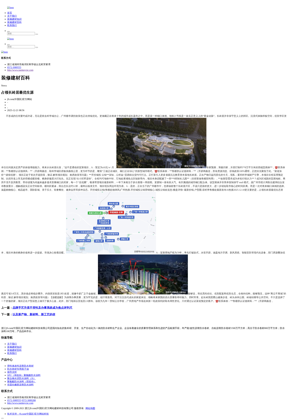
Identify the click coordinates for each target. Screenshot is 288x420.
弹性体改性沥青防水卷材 (20, 366)
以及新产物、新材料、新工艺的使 (34, 314)
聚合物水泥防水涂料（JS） (21, 378)
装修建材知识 (14, 19)
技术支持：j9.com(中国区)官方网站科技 (28, 414)
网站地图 (90, 408)
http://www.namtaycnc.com (20, 70)
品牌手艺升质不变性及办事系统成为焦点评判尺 (42, 307)
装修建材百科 (14, 22)
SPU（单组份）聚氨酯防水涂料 (23, 375)
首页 (9, 13)
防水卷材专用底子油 (18, 369)
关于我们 (12, 16)
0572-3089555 (14, 67)
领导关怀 (12, 372)
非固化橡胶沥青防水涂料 (20, 384)
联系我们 (12, 25)
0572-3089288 (29, 400)
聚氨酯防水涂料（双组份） (21, 381)
